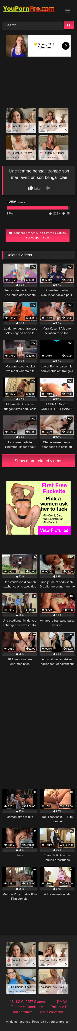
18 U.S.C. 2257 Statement (29, 1002)
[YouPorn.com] (31, 9)
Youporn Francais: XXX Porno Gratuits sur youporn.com (40, 235)
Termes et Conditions (27, 1007)
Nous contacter (51, 1012)
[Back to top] (63, 1018)
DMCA (62, 1002)
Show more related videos (38, 461)
